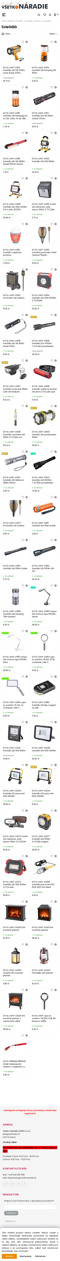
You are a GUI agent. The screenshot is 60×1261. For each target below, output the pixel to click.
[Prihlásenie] (50, 15)
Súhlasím (9, 1256)
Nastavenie (25, 1256)
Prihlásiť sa (11, 1213)
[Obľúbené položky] (44, 15)
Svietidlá (46, 21)
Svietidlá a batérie (33, 21)
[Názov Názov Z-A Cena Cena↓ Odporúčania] (49, 34)
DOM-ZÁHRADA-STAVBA (12, 21)
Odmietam (40, 1256)
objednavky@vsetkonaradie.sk (21, 1178)
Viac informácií (21, 1251)
